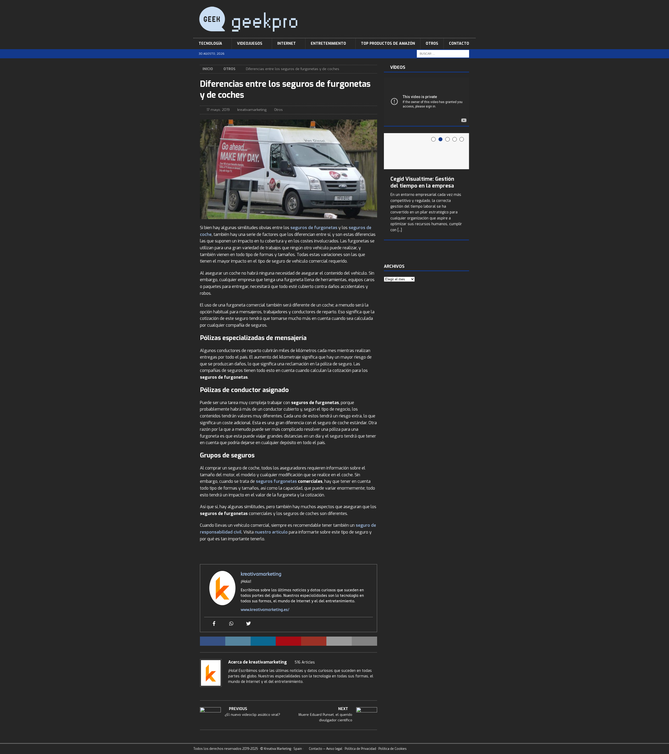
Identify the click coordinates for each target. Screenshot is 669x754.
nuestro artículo (271, 532)
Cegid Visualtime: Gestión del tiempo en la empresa (422, 182)
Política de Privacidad (360, 749)
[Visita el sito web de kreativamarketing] (230, 690)
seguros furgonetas (276, 481)
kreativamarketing (252, 109)
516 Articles (305, 662)
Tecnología (210, 43)
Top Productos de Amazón (388, 43)
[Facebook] (214, 624)
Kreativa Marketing (277, 749)
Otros (432, 43)
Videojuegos (249, 43)
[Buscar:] (443, 53)
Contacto (459, 43)
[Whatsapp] (231, 624)
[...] (399, 230)
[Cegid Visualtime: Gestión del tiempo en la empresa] (426, 151)
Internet (286, 43)
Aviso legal (334, 749)
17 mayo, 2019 (218, 109)
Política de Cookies (392, 749)
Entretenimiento (328, 43)
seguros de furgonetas (313, 227)
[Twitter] (248, 624)
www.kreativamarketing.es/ (265, 610)
